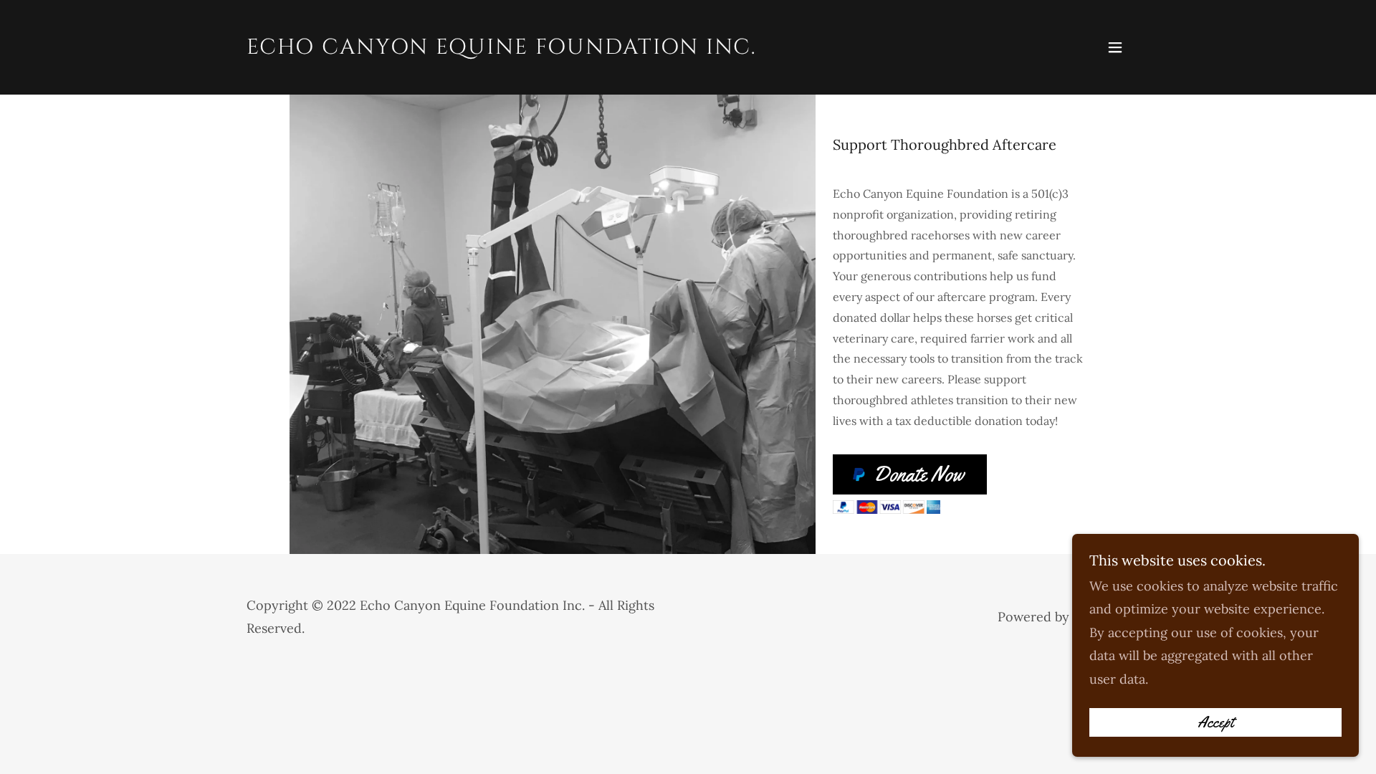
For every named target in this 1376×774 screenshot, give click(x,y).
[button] (1115, 47)
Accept (1215, 722)
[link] (501, 49)
